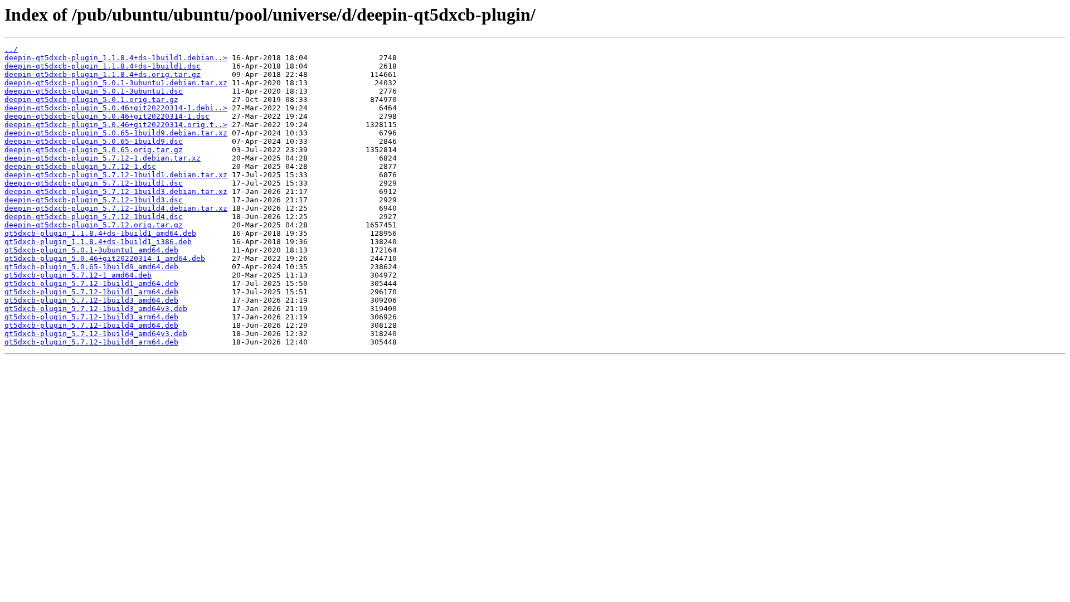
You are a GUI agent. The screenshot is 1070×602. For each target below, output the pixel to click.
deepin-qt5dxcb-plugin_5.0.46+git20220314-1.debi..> (115, 108)
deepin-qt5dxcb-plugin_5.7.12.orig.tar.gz (93, 225)
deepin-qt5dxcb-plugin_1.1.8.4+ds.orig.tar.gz (102, 74)
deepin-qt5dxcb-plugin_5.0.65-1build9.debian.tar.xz (115, 133)
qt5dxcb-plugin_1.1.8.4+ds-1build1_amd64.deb (100, 233)
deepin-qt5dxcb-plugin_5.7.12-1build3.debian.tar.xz (115, 191)
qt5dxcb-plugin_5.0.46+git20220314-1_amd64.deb (104, 258)
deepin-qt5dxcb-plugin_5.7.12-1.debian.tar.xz (102, 158)
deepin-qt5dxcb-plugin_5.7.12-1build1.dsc (93, 183)
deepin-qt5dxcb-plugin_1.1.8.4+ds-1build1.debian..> (115, 58)
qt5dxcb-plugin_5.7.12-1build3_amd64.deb (91, 300)
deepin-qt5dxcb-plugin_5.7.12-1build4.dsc (93, 216)
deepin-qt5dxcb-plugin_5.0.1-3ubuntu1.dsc (93, 91)
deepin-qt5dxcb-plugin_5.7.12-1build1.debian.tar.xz (115, 175)
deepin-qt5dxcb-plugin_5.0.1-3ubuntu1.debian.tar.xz (115, 83)
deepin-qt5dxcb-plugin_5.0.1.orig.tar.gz (91, 99)
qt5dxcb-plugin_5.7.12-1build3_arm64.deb (91, 317)
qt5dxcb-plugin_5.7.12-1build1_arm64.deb (91, 292)
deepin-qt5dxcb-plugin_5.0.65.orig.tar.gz (93, 149)
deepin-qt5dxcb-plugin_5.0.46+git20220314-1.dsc (107, 116)
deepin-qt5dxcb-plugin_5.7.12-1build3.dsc (93, 200)
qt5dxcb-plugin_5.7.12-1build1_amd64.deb (91, 283)
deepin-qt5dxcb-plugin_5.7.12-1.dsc (80, 166)
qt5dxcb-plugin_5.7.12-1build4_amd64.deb (91, 325)
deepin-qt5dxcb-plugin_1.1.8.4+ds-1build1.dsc (102, 66)
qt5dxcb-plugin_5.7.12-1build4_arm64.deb (91, 342)
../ (11, 49)
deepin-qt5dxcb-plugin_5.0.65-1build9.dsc (93, 141)
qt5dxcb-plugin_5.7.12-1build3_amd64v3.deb (95, 308)
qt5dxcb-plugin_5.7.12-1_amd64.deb (78, 275)
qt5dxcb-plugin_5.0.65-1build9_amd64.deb (91, 267)
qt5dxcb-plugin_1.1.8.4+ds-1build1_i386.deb (98, 241)
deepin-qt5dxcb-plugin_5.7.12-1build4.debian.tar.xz (115, 208)
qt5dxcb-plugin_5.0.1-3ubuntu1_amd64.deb (91, 250)
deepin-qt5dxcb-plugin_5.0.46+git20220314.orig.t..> (115, 124)
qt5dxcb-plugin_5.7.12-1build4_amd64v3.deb (95, 333)
